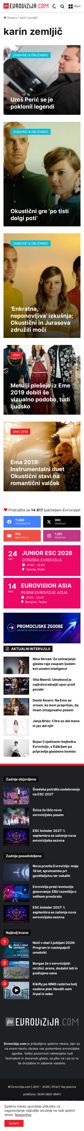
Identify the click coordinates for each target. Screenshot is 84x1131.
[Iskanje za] (62, 8)
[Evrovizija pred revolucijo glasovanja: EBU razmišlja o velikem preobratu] (16, 893)
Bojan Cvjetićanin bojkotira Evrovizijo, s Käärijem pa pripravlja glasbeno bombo (54, 746)
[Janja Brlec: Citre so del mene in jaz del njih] (16, 727)
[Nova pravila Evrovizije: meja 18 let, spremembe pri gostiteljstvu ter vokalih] (16, 872)
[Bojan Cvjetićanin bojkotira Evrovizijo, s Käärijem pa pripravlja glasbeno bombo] (16, 748)
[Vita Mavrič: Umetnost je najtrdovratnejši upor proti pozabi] (16, 686)
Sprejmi (14, 1123)
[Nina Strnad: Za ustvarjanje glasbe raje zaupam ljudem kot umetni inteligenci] (16, 665)
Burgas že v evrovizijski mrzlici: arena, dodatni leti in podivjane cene (55, 968)
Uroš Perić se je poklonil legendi (32, 103)
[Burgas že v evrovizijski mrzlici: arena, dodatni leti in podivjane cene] (16, 970)
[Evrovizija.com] (26, 6)
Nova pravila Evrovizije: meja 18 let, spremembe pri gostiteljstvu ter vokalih (55, 871)
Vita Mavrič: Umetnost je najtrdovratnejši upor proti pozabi (54, 684)
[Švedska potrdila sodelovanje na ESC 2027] (16, 795)
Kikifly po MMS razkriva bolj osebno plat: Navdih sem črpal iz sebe (55, 989)
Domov (11, 18)
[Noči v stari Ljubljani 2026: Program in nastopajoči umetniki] (16, 949)
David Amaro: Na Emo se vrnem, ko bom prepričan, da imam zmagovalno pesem (55, 705)
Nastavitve (23, 1115)
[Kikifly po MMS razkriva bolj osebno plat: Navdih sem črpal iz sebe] (16, 990)
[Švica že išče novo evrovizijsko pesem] (16, 816)
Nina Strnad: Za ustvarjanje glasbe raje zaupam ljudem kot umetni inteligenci (54, 664)
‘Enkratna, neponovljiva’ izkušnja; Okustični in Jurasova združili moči (41, 319)
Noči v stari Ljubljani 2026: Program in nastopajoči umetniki (54, 947)
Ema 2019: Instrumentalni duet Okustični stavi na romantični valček (37, 472)
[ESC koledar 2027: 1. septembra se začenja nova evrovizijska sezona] (16, 837)
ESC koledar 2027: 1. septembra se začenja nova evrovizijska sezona (54, 835)
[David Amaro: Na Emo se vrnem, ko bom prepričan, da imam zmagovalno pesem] (16, 706)
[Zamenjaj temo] (54, 8)
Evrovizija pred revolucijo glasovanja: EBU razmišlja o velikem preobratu (55, 891)
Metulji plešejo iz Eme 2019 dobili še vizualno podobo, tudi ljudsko (40, 396)
